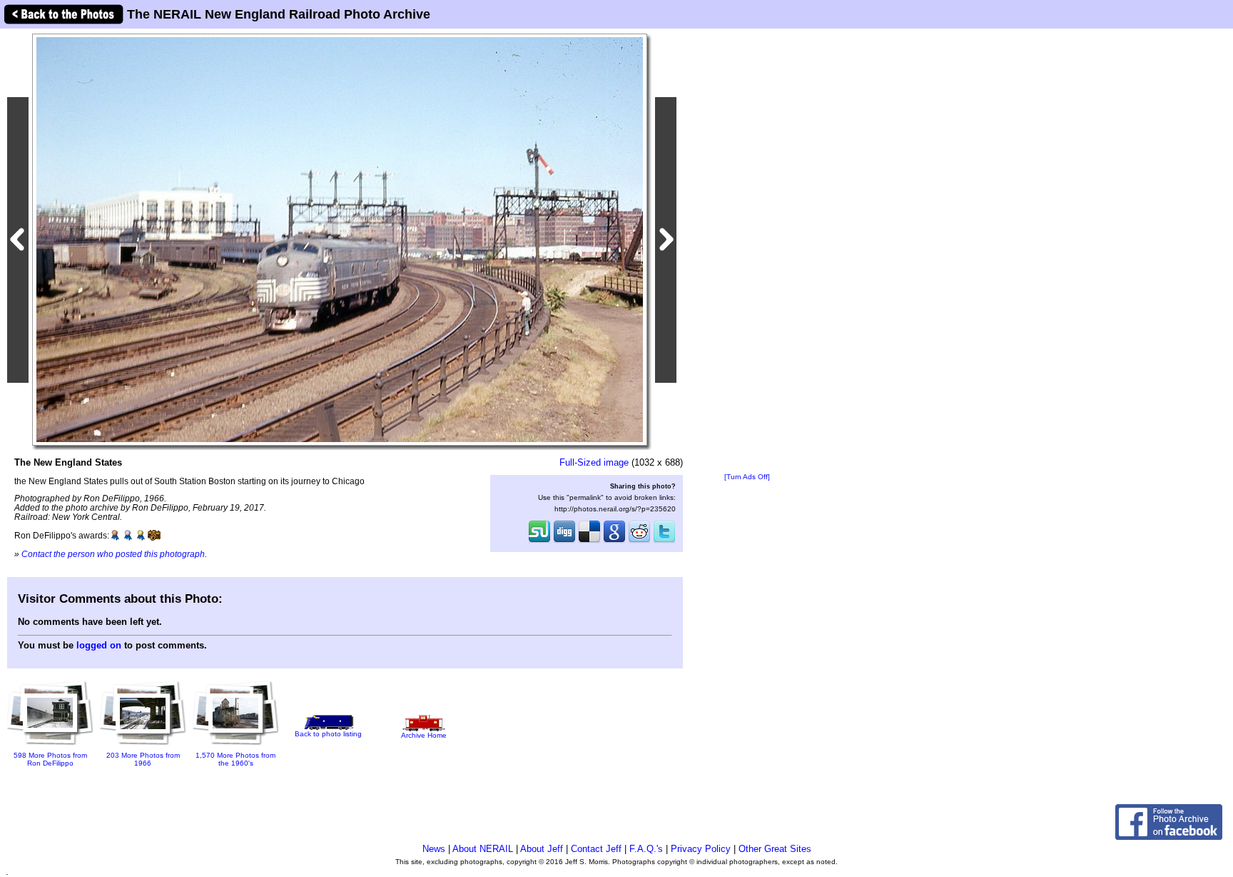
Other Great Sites (775, 848)
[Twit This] (664, 541)
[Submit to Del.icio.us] (589, 541)
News (433, 848)
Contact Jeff (596, 848)
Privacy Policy (701, 848)
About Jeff (541, 848)
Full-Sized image (594, 462)
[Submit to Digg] (564, 541)
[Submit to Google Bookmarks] (614, 541)
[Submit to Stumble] (539, 541)
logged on (98, 645)
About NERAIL (482, 848)
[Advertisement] (747, 251)
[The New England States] (339, 239)
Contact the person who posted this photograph (113, 553)
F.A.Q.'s (646, 848)
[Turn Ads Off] (747, 477)
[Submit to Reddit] (639, 541)
